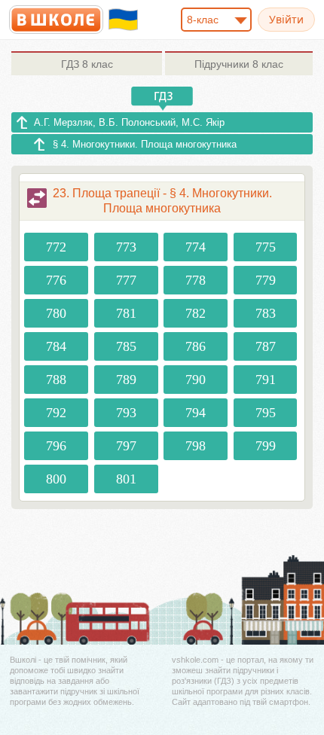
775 (265, 247)
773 (126, 247)
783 (265, 313)
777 (126, 280)
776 (56, 280)
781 (126, 313)
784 (56, 346)
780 (56, 313)
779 (265, 280)
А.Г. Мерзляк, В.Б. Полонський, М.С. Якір (129, 122)
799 (265, 445)
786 (195, 346)
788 (56, 379)
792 (56, 412)
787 (265, 346)
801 (126, 478)
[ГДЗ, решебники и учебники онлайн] (56, 19)
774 (195, 247)
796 (56, 445)
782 (195, 313)
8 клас (87, 64)
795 (265, 412)
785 (126, 346)
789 (126, 379)
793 (126, 412)
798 (195, 445)
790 (195, 379)
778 (195, 280)
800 (56, 478)
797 (126, 445)
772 (56, 247)
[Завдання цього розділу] (37, 198)
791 (265, 379)
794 (195, 412)
